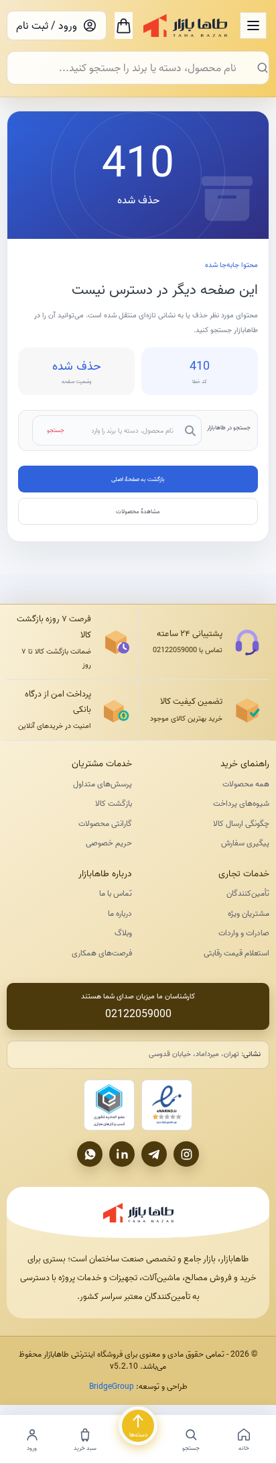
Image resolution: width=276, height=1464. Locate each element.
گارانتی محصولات (105, 824)
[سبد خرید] (124, 25)
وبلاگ (123, 933)
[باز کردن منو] (253, 25)
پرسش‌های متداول (102, 784)
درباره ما (120, 913)
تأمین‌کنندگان (247, 893)
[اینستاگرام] (186, 1154)
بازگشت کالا (113, 803)
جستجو (55, 430)
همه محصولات (245, 784)
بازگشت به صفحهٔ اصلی (138, 479)
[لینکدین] (122, 1154)
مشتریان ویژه (248, 913)
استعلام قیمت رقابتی (236, 953)
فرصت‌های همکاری (102, 953)
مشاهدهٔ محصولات (138, 511)
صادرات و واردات (243, 933)
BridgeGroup (111, 1386)
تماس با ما (115, 893)
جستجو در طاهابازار (229, 427)
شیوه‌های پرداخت (241, 803)
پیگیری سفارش (245, 843)
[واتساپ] (89, 1154)
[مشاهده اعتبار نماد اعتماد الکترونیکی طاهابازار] (166, 1105)
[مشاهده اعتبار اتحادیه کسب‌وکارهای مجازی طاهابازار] (109, 1105)
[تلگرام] (154, 1154)
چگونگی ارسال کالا (241, 824)
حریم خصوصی (109, 843)
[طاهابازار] (185, 25)
